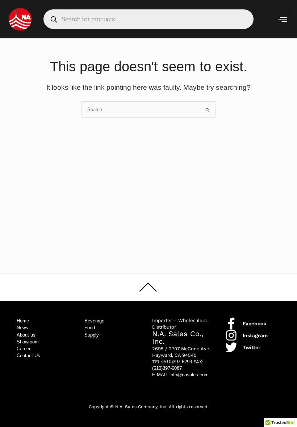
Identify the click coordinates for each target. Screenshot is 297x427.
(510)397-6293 (177, 361)
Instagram (255, 335)
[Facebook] (231, 323)
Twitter (251, 347)
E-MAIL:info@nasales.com (180, 374)
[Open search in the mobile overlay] (148, 19)
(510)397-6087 (167, 368)
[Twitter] (231, 347)
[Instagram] (231, 335)
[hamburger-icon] (283, 19)
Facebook (254, 323)
